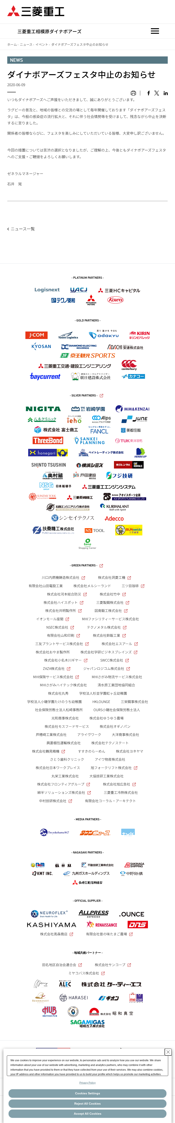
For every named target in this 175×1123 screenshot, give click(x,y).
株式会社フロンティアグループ (60, 784)
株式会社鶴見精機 (45, 751)
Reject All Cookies (87, 1103)
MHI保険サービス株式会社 (53, 676)
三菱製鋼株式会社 (110, 602)
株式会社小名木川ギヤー (63, 660)
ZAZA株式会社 (54, 668)
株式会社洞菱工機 (111, 577)
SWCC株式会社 (111, 660)
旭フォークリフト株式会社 (111, 767)
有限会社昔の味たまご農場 (106, 933)
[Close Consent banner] (168, 1052)
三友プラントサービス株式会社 (59, 643)
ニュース (26, 44)
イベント (41, 44)
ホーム (12, 44)
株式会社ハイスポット (61, 602)
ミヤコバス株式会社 (83, 973)
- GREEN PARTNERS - (83, 565)
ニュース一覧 (23, 229)
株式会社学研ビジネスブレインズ (106, 651)
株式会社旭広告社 (116, 784)
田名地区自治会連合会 (59, 964)
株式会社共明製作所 (60, 610)
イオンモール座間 (49, 618)
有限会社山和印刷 (60, 635)
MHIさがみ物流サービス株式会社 (117, 676)
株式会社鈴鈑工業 (106, 635)
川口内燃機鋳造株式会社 (60, 577)
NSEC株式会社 (57, 627)
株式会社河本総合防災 (64, 594)
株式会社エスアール (117, 643)
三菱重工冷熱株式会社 (121, 792)
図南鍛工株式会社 (108, 610)
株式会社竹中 (110, 594)
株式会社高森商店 (53, 933)
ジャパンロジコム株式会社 (103, 668)
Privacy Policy (87, 1082)
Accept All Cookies (87, 1113)
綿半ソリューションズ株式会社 (61, 792)
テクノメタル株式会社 (104, 627)
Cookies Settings (87, 1093)
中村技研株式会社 (52, 800)
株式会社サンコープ (110, 964)
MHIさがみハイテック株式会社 (63, 684)
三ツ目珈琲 (130, 585)
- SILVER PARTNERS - (84, 395)
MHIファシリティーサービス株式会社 (110, 618)
